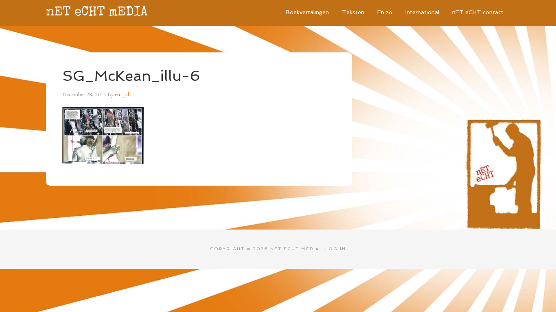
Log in (335, 249)
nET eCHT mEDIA (97, 13)
